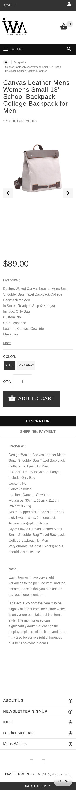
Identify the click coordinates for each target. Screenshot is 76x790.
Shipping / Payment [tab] (38, 431)
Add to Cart (36, 398)
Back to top (35, 786)
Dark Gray (26, 365)
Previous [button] (8, 193)
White (9, 365)
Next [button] (68, 193)
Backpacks (20, 62)
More (7, 343)
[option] (38, 165)
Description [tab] (38, 421)
